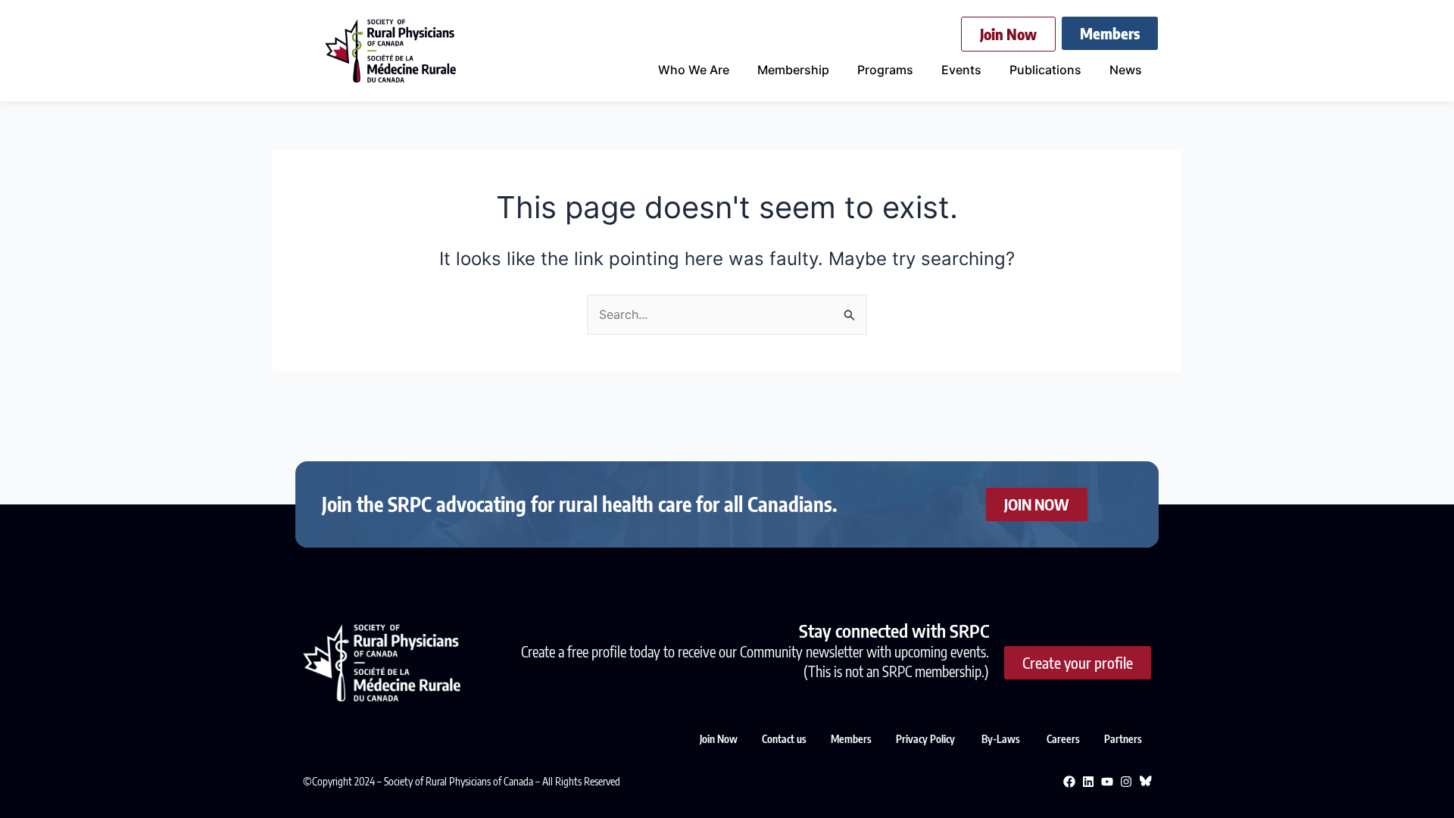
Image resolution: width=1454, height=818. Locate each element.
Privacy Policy (926, 738)
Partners (1123, 738)
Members (851, 738)
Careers (1063, 738)
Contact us (784, 738)
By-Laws (1001, 738)
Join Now (719, 738)
